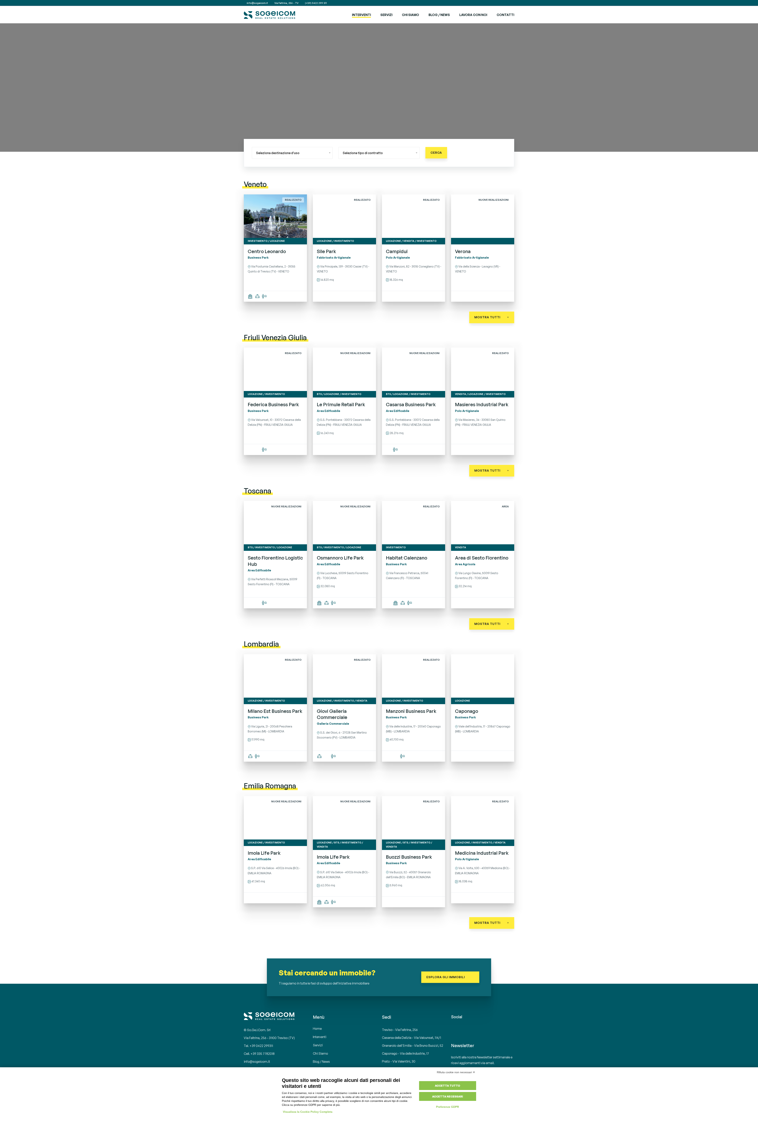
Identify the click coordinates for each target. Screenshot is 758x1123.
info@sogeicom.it (257, 3)
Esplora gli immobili (446, 977)
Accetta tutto (447, 1085)
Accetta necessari (447, 1096)
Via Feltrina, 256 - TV (286, 3)
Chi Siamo (410, 15)
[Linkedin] (508, 3)
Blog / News (439, 15)
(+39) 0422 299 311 (315, 3)
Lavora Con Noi (473, 15)
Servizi (318, 1045)
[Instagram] (513, 3)
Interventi (361, 15)
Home (317, 1029)
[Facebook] (504, 3)
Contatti (505, 15)
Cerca (436, 153)
